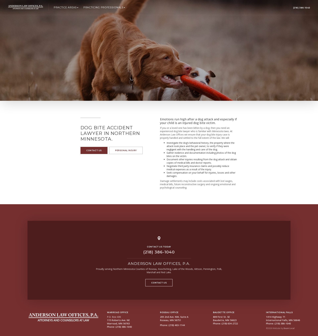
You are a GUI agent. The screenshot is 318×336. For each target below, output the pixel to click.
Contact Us (94, 150)
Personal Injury (126, 150)
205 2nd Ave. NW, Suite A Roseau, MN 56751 (174, 318)
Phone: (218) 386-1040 (119, 326)
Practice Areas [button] (65, 7)
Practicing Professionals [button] (103, 7)
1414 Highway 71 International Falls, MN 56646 (283, 318)
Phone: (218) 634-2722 (225, 323)
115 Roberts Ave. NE (118, 320)
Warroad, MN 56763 (118, 323)
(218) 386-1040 (301, 7)
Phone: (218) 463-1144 (172, 325)
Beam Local (289, 328)
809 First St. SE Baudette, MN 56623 (225, 318)
